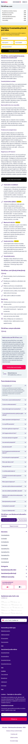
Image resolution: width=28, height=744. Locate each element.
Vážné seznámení (5, 634)
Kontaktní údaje (14, 740)
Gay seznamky (4, 642)
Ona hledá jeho (5, 535)
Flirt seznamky (4, 638)
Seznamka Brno (5, 656)
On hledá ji (4, 538)
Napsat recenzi (14, 526)
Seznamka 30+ (5, 548)
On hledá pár (4, 558)
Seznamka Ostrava (5, 660)
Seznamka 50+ (5, 555)
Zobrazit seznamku (14, 51)
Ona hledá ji (4, 545)
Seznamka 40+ (5, 552)
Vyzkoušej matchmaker (14, 179)
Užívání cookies (14, 737)
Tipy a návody (4, 674)
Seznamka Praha (5, 652)
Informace (3, 685)
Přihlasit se (14, 719)
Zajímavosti (4, 682)
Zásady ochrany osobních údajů (14, 730)
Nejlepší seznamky (5, 631)
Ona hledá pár (5, 562)
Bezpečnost (4, 678)
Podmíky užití (14, 734)
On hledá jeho (5, 542)
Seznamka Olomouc (6, 664)
